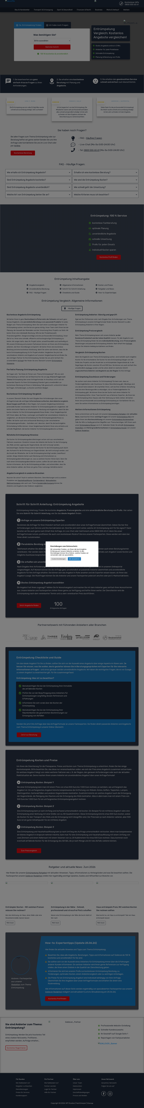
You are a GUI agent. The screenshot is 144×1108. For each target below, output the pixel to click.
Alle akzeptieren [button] (74, 559)
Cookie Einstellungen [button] (58, 559)
